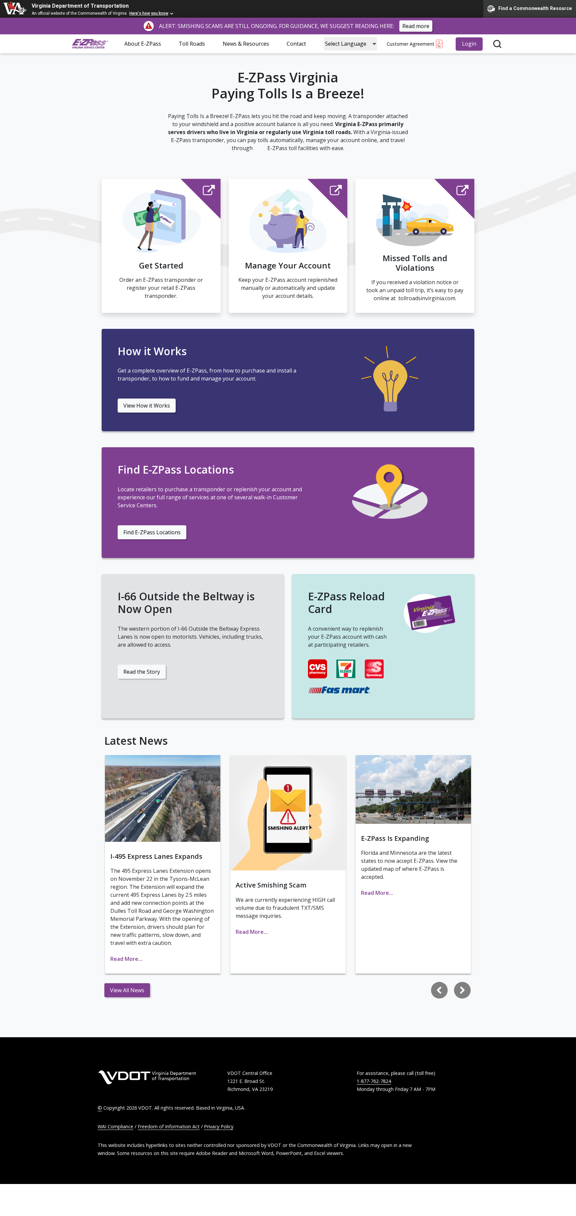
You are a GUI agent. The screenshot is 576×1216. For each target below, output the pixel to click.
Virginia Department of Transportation (80, 6)
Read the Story (141, 671)
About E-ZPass (142, 43)
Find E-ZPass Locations (152, 532)
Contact (296, 43)
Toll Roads (192, 43)
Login (469, 43)
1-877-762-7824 (374, 1081)
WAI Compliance (115, 1126)
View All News (127, 990)
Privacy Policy (218, 1126)
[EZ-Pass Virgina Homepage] (90, 44)
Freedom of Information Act (169, 1126)
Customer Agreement (410, 44)
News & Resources (246, 43)
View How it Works (146, 405)
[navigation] (451, 990)
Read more (415, 26)
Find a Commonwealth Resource (535, 8)
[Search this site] (497, 44)
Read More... (126, 959)
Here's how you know (148, 13)
